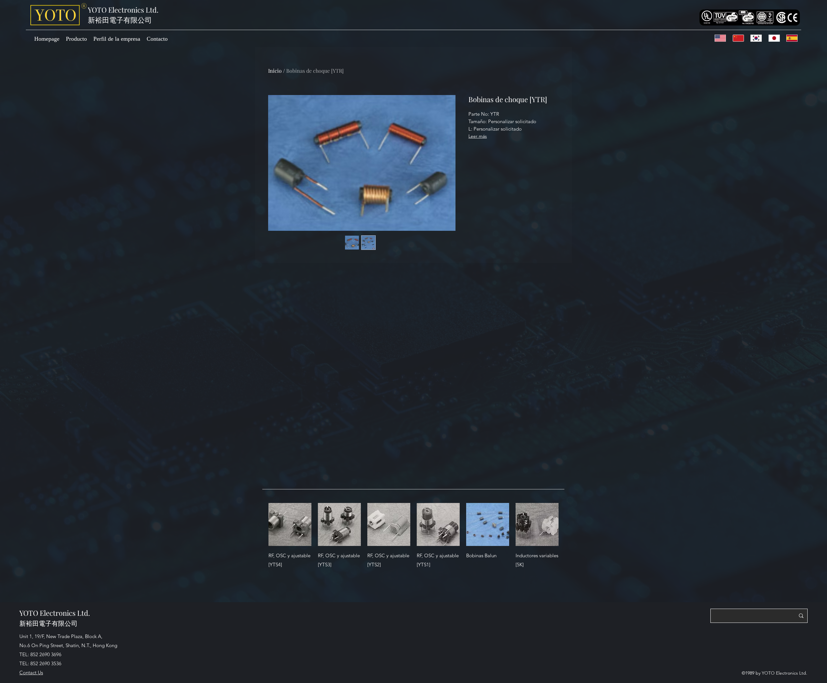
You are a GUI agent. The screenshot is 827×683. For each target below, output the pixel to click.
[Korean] (757, 38)
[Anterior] (259, 524)
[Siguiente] (568, 524)
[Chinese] (739, 38)
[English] (721, 38)
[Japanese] (775, 38)
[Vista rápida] (289, 524)
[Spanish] (793, 38)
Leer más (477, 136)
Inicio (275, 70)
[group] (413, 550)
